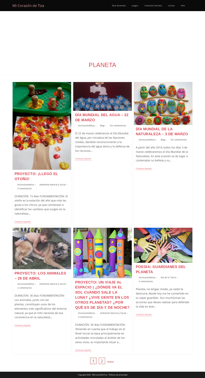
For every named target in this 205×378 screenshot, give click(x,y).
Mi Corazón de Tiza (28, 5)
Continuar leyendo (23, 222)
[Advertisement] (102, 34)
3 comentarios (24, 188)
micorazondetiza (25, 184)
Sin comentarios (118, 125)
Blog (102, 125)
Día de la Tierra (168, 277)
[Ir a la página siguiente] (110, 361)
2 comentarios (24, 287)
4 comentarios (146, 281)
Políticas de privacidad (118, 374)
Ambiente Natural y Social (52, 184)
